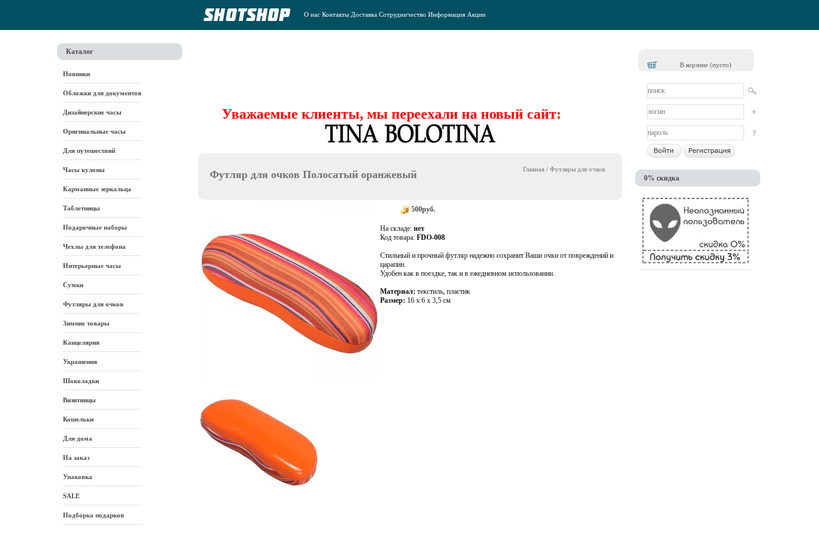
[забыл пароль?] (753, 132)
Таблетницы (81, 208)
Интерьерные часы (92, 265)
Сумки (73, 284)
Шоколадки (81, 380)
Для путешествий (89, 150)
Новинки (76, 73)
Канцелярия (81, 342)
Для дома (77, 438)
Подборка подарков (93, 515)
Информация (446, 14)
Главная (533, 169)
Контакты (335, 14)
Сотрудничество (402, 14)
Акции (476, 14)
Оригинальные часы (94, 131)
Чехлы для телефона (94, 246)
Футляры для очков (93, 304)
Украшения (80, 361)
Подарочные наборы (95, 227)
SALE (71, 495)
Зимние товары (86, 323)
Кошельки (78, 419)
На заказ (76, 457)
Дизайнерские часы (92, 112)
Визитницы (79, 400)
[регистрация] (753, 111)
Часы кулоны (84, 169)
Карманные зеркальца (97, 188)
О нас (312, 14)
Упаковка (77, 476)
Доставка (364, 14)
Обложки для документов (102, 93)
